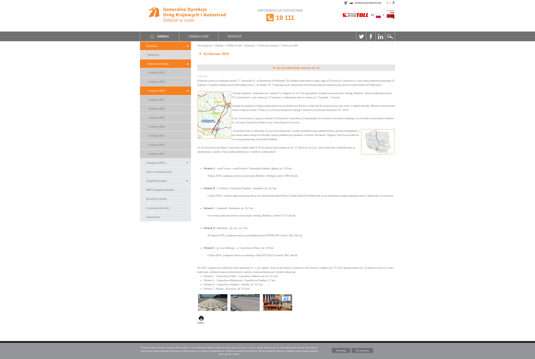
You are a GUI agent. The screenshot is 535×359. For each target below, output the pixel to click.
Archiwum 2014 (156, 126)
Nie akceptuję (362, 350)
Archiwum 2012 (156, 144)
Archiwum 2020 (156, 72)
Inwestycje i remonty (156, 198)
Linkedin (380, 36)
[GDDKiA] (187, 15)
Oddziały (218, 45)
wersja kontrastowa (368, 3)
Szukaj (390, 36)
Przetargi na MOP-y (156, 162)
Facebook (371, 36)
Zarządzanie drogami (156, 180)
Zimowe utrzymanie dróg (158, 171)
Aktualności (153, 54)
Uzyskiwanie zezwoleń (157, 208)
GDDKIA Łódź (199, 36)
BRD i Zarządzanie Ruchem (160, 189)
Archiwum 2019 (156, 81)
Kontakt (235, 36)
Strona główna (204, 45)
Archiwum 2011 (156, 153)
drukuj (200, 322)
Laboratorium (153, 217)
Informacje (151, 46)
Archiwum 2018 (156, 90)
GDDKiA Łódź (234, 45)
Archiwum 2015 (156, 117)
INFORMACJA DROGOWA (280, 14)
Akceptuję (341, 350)
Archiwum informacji (158, 63)
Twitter (361, 36)
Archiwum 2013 (156, 135)
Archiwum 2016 (156, 108)
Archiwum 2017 (156, 99)
